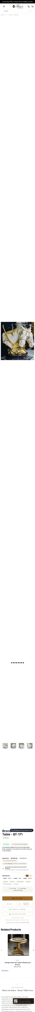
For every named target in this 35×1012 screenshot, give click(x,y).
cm (30, 875)
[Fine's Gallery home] (17, 6)
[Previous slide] (3, 341)
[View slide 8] (23, 662)
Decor (17, 960)
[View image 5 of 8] (21, 745)
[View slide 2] (13, 662)
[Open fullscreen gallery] (17, 341)
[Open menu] (4, 6)
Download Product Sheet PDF (18, 920)
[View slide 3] (15, 662)
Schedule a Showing (18, 909)
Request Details (26, 904)
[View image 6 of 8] (29, 745)
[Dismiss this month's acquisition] (33, 1000)
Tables (11, 14)
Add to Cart (17, 898)
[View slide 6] (20, 662)
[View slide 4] (16, 662)
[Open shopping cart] (32, 6)
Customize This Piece (18, 914)
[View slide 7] (21, 662)
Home (2, 14)
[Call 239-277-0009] (28, 6)
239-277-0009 (25, 922)
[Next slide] (31, 341)
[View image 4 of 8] (13, 745)
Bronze (16, 14)
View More (6, 970)
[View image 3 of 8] (5, 745)
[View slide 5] (18, 662)
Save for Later (18, 918)
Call (10, 904)
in (27, 875)
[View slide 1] (11, 662)
